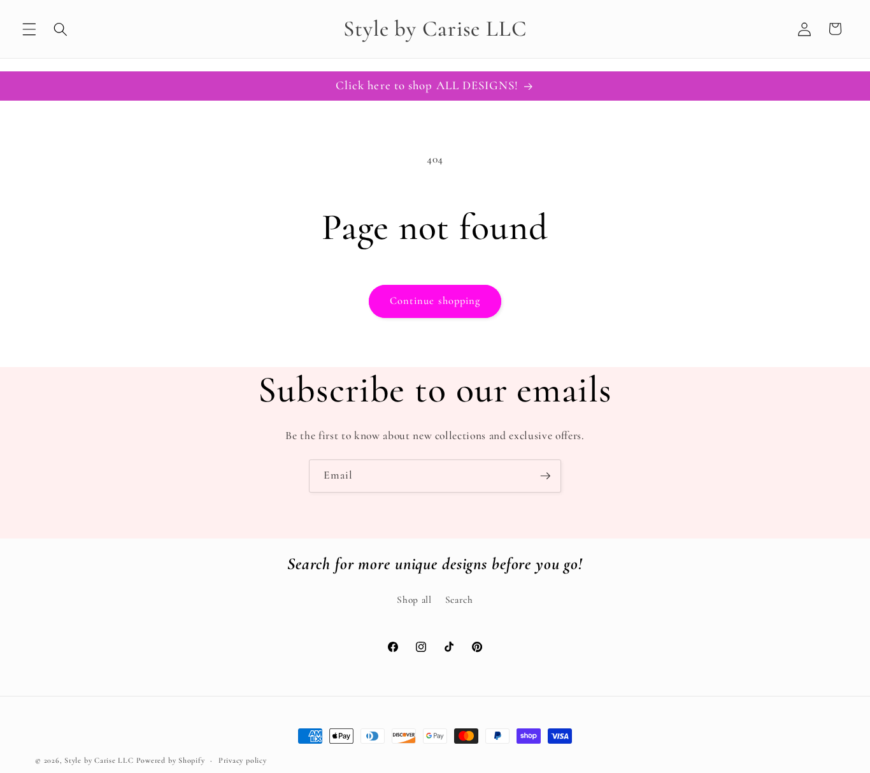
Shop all (414, 599)
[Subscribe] (545, 476)
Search (459, 599)
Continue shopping (435, 300)
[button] (29, 28)
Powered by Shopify (170, 760)
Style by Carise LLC (99, 760)
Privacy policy (242, 760)
